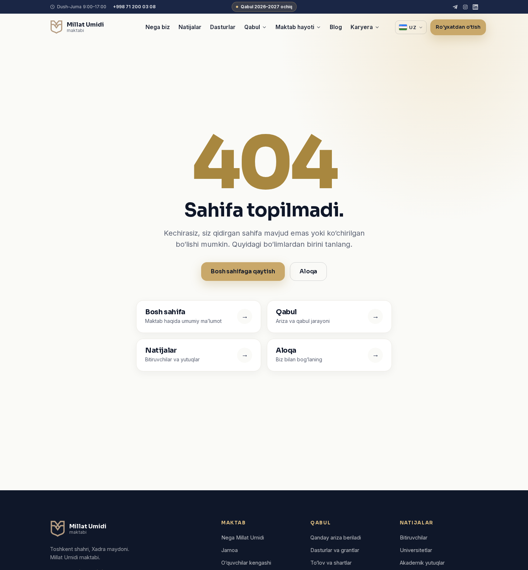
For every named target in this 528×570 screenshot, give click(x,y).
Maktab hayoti (294, 27)
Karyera (362, 27)
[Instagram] (465, 7)
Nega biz (157, 27)
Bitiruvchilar (413, 537)
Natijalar (190, 27)
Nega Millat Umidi (242, 537)
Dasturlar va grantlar (334, 550)
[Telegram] (455, 7)
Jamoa (229, 550)
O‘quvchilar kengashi (246, 563)
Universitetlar (416, 550)
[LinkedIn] (475, 7)
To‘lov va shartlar (331, 563)
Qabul (252, 27)
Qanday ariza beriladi (335, 537)
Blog (336, 27)
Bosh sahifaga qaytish (243, 271)
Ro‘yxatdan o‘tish (458, 27)
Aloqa (308, 271)
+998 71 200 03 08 (134, 6)
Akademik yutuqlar (422, 563)
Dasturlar (223, 27)
